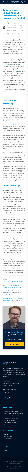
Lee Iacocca (6, 125)
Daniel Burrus (10, 277)
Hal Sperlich (14, 125)
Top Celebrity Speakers (9, 420)
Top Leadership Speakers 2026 (11, 418)
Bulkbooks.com (6, 294)
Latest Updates (7, 438)
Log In (5, 450)
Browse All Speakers (9, 425)
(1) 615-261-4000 (11, 389)
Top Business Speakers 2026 (11, 411)
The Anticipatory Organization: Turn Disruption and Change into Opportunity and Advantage (13, 287)
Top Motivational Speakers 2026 (12, 415)
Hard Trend (6, 64)
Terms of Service (14, 468)
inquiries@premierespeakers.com (14, 392)
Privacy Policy (9, 466)
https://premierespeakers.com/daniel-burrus (14, 281)
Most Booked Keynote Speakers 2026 (13, 413)
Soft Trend (14, 71)
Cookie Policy (18, 466)
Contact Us (6, 441)
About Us (6, 434)
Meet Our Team (8, 436)
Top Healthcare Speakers (10, 422)
